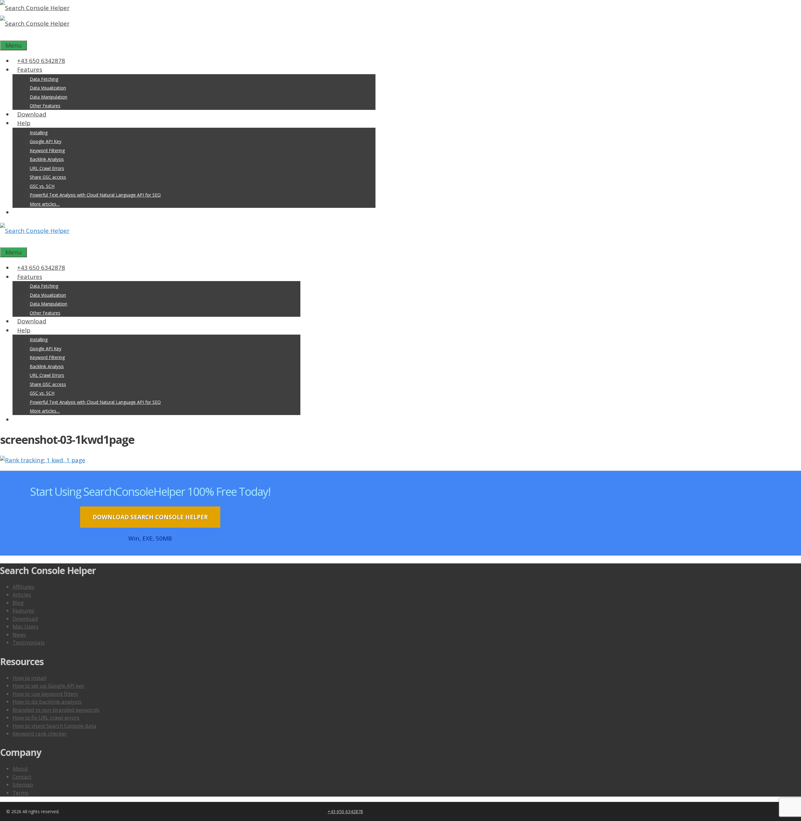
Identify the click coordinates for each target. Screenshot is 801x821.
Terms (20, 792)
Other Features (45, 106)
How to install (30, 677)
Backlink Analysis (47, 159)
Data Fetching (44, 79)
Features (29, 69)
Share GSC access (48, 177)
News (19, 634)
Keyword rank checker (40, 733)
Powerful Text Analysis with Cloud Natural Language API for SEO (95, 195)
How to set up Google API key (48, 685)
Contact (22, 776)
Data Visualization (48, 88)
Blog (18, 602)
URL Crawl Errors (47, 168)
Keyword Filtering (47, 150)
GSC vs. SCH (42, 186)
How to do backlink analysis (47, 701)
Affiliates (23, 586)
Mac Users (25, 626)
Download (31, 114)
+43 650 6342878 (41, 61)
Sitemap (23, 784)
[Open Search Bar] (4, 36)
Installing (39, 133)
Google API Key (45, 141)
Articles (22, 594)
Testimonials (29, 642)
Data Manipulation (48, 97)
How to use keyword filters (45, 693)
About (20, 768)
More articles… (45, 204)
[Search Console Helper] (34, 23)
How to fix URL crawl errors (46, 717)
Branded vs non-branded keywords (56, 709)
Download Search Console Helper (150, 517)
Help (23, 123)
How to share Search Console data (54, 725)
